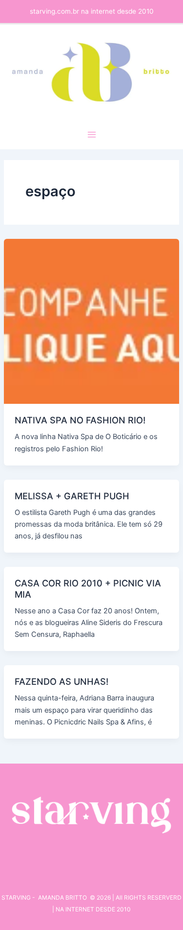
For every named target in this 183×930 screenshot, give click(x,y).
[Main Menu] (91, 134)
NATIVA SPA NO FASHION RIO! (80, 420)
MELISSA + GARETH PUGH (72, 495)
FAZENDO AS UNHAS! (61, 681)
